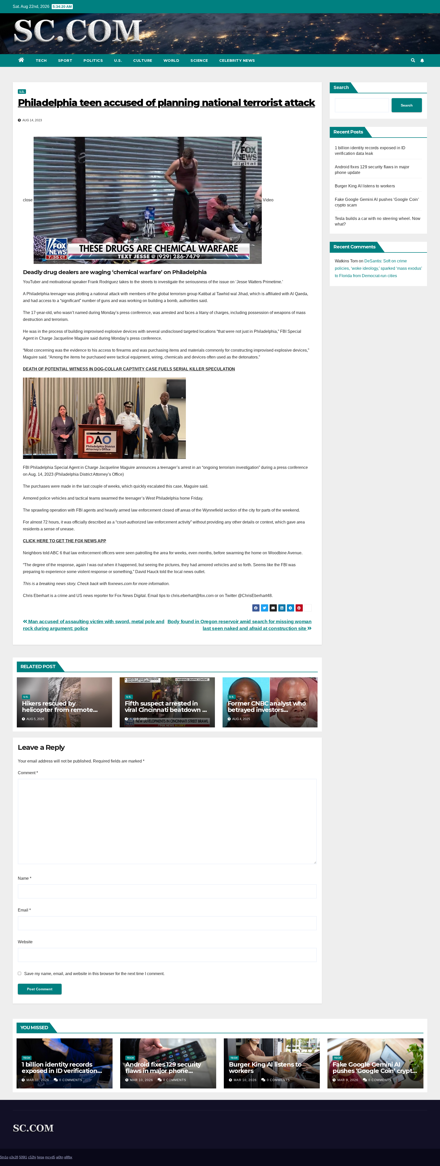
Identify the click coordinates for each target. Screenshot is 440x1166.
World (171, 60)
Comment (28, 773)
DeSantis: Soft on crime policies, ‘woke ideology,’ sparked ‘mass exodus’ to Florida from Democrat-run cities (378, 268)
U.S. (118, 60)
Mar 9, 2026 (347, 1080)
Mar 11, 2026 (37, 1080)
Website (25, 942)
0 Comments (70, 1080)
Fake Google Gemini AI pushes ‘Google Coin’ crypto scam (374, 1071)
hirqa (40, 1157)
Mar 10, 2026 (141, 1080)
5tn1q (4, 1157)
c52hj (32, 1157)
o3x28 (13, 1157)
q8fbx (68, 1157)
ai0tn (59, 1157)
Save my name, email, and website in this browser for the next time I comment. (94, 973)
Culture (142, 60)
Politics (93, 60)
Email (24, 910)
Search (341, 87)
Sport (65, 60)
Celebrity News (237, 60)
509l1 (23, 1157)
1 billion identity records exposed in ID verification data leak (59, 1071)
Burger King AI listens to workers (365, 186)
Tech (41, 60)
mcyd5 (50, 1157)
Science (199, 60)
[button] (413, 60)
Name (24, 878)
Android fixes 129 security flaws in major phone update (163, 1071)
